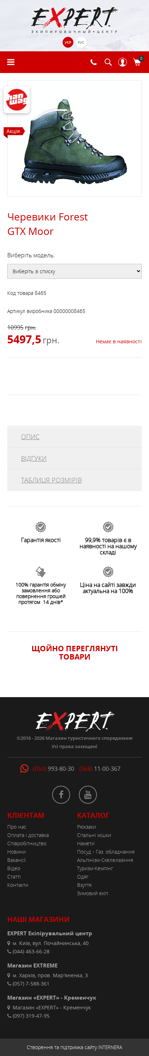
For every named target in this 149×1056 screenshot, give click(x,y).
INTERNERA (110, 1047)
